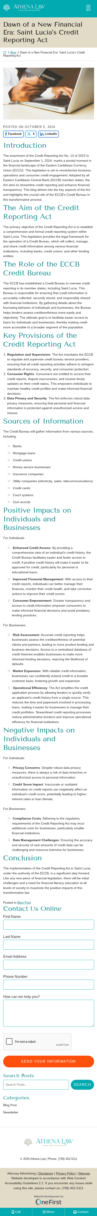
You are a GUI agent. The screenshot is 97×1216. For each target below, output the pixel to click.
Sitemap (84, 1173)
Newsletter (10, 1112)
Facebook (12, 134)
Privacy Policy (66, 1173)
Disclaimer (45, 1173)
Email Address (14, 956)
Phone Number (15, 976)
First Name (12, 916)
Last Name (12, 937)
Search (82, 1084)
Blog (13, 52)
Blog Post (24, 902)
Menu (88, 10)
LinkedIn (47, 134)
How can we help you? (21, 997)
